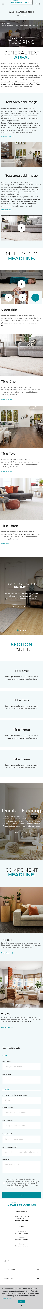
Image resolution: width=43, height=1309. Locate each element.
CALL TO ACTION (20, 606)
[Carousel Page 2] (20, 630)
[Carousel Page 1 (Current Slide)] (17, 630)
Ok (21, 1302)
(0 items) (39, 4)
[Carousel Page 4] (25, 630)
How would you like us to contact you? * (16, 1095)
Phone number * (8, 1107)
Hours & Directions (21, 1220)
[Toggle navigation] (3, 4)
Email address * (7, 1120)
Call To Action (6, 136)
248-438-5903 (21, 16)
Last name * (6, 1074)
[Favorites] (36, 4)
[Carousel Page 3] (23, 630)
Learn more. (7, 1298)
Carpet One (5, 23)
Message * (6, 1159)
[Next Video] (35, 298)
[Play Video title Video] (9, 298)
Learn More (5, 399)
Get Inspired (9, 1270)
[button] (32, 4)
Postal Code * (7, 1134)
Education (9, 1279)
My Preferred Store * (9, 1147)
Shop (6, 1261)
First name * (6, 1061)
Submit (21, 1195)
